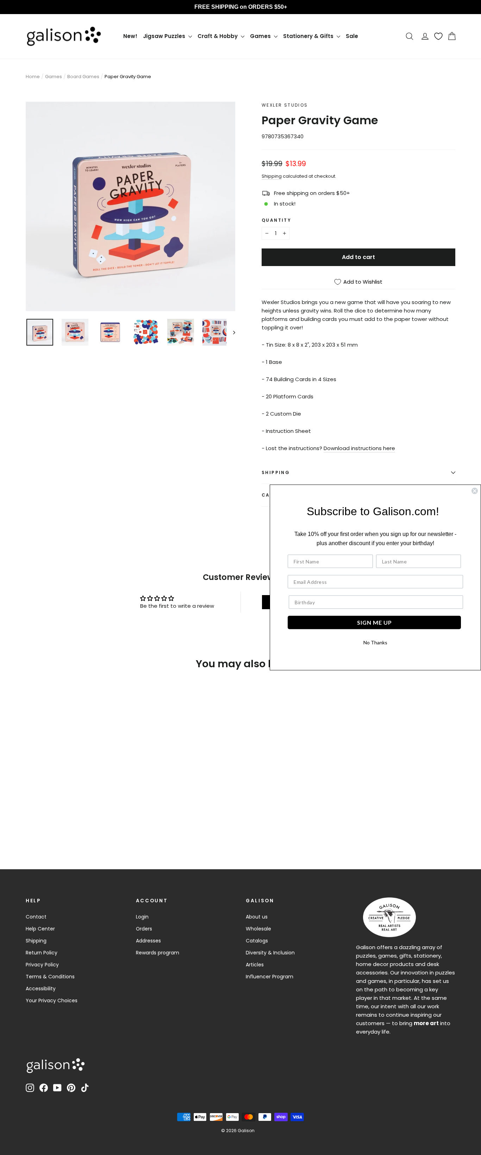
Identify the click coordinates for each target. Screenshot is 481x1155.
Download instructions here (359, 448)
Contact (36, 916)
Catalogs (257, 940)
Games (261, 36)
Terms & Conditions (50, 976)
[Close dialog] (474, 490)
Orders (144, 928)
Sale (352, 36)
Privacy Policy (42, 964)
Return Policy (41, 952)
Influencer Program (269, 976)
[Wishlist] (438, 36)
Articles (255, 964)
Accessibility (41, 988)
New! (130, 36)
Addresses (148, 940)
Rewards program (157, 952)
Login (142, 916)
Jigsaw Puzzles (165, 36)
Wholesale (258, 928)
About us (257, 916)
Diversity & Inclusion (270, 952)
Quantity (276, 220)
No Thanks (375, 642)
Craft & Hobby (218, 36)
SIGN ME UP (374, 622)
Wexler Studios (285, 105)
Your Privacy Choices (51, 1000)
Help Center (40, 928)
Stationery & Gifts (309, 36)
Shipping (272, 176)
